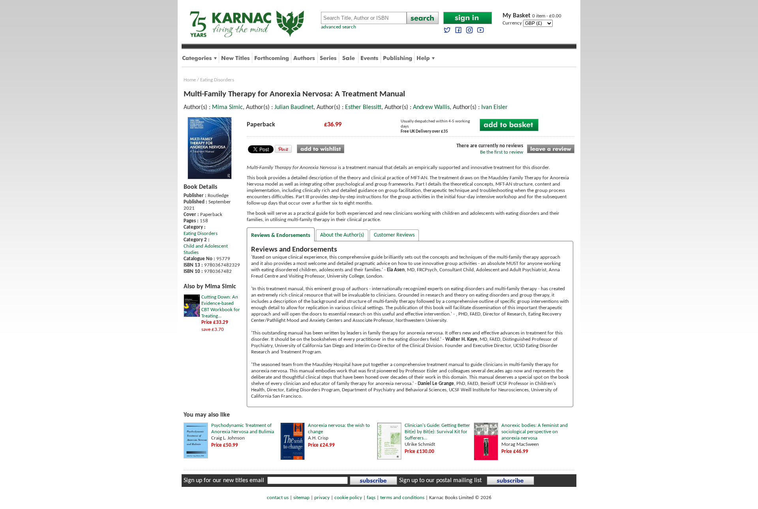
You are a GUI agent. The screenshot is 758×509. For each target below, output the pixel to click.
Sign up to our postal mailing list (440, 480)
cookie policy (348, 497)
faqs (371, 497)
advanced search (338, 27)
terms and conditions (402, 497)
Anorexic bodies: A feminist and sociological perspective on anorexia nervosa (534, 432)
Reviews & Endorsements (280, 236)
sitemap (301, 497)
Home (190, 80)
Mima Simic (227, 107)
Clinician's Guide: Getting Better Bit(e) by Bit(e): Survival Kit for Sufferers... (437, 432)
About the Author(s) (342, 235)
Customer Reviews (394, 235)
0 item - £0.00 (532, 16)
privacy (322, 497)
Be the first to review (501, 152)
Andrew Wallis (431, 107)
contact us (278, 497)
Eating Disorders (217, 80)
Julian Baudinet (293, 107)
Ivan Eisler (494, 107)
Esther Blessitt (363, 107)
